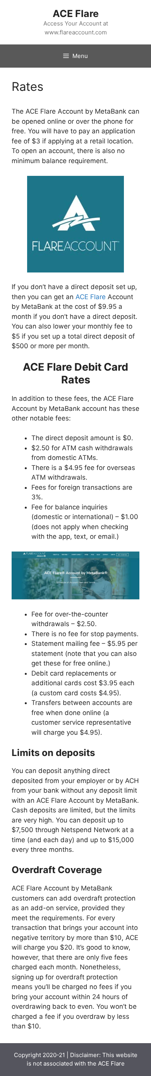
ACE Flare (76, 13)
